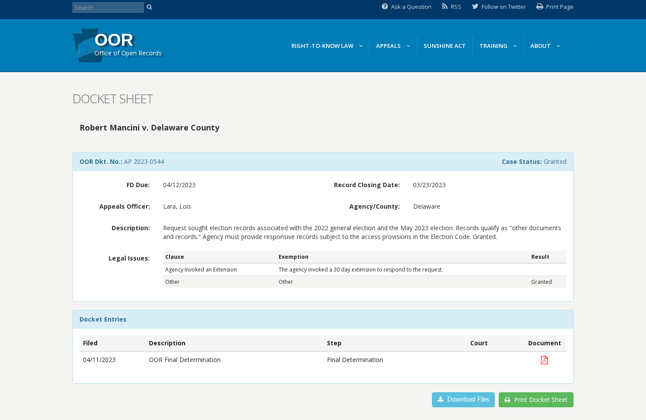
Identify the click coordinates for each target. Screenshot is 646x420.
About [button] (541, 46)
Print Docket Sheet (540, 399)
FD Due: (138, 185)
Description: (131, 228)
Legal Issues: (129, 258)
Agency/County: (374, 206)
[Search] (150, 7)
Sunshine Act (445, 46)
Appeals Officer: (124, 206)
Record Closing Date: (367, 185)
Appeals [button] (389, 46)
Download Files (467, 400)
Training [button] (494, 46)
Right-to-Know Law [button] (323, 46)
